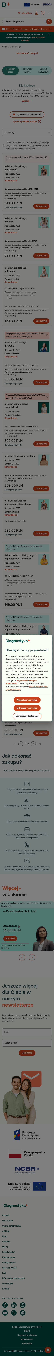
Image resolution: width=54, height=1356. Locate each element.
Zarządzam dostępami (27, 716)
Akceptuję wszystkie (27, 700)
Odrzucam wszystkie (27, 708)
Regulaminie (22, 681)
